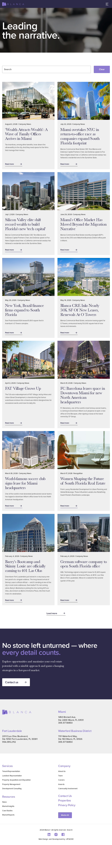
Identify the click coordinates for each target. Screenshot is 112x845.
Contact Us (65, 795)
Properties (64, 800)
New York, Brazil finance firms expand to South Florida (24, 310)
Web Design (43, 839)
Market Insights (8, 806)
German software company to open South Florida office (83, 564)
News (4, 802)
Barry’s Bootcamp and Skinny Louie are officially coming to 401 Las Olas (25, 566)
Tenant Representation (11, 771)
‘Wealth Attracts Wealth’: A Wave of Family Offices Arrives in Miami (26, 134)
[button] (107, 4)
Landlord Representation (12, 775)
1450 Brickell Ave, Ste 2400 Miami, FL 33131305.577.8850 (70, 720)
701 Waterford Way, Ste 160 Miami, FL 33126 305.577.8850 (70, 739)
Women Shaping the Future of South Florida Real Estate (82, 481)
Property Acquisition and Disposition (16, 780)
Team (60, 775)
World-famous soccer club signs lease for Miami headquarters (25, 483)
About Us (61, 771)
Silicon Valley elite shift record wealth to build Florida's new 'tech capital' (25, 224)
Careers (61, 780)
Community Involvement (67, 788)
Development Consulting (12, 788)
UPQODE (70, 839)
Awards (61, 784)
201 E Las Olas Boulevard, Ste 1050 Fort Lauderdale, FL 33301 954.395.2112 (19, 739)
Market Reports (8, 814)
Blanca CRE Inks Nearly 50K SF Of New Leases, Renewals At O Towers (79, 310)
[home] (13, 4)
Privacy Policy (66, 805)
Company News (24, 124)
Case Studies (7, 810)
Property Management (11, 784)
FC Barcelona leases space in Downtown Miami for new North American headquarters (82, 395)
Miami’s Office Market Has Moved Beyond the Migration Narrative (83, 224)
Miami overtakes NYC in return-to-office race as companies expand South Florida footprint (80, 136)
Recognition (78, 473)
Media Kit (65, 815)
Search (69, 829)
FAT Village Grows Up (23, 388)
